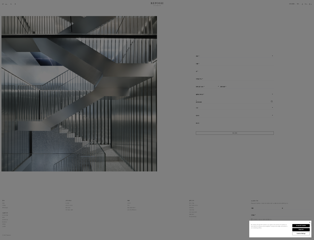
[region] (280, 228)
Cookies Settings (301, 233)
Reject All (301, 229)
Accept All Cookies (301, 225)
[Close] (309, 222)
